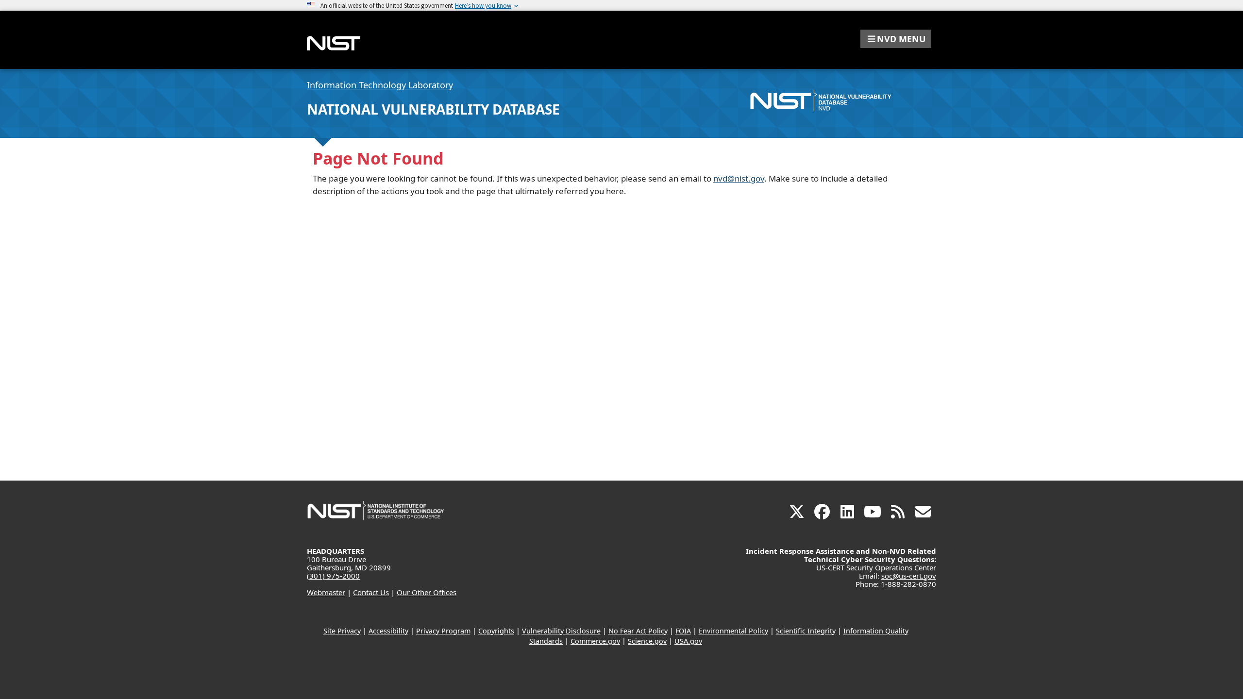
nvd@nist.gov (738, 178)
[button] (895, 39)
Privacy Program (443, 630)
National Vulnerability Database (433, 109)
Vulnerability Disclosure (561, 630)
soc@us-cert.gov (908, 576)
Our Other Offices (426, 592)
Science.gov (647, 641)
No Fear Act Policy (638, 630)
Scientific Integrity (806, 630)
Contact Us (371, 592)
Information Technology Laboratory (380, 85)
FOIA (683, 630)
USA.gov (688, 641)
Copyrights (496, 630)
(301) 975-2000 (333, 576)
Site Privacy (342, 630)
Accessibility (388, 630)
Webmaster (326, 592)
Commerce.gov (595, 641)
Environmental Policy (733, 630)
